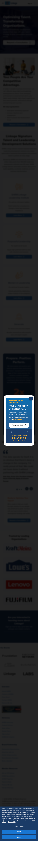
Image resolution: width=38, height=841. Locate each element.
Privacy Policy (12, 822)
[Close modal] (31, 398)
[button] (19, 425)
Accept (19, 837)
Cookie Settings (19, 826)
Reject (19, 831)
